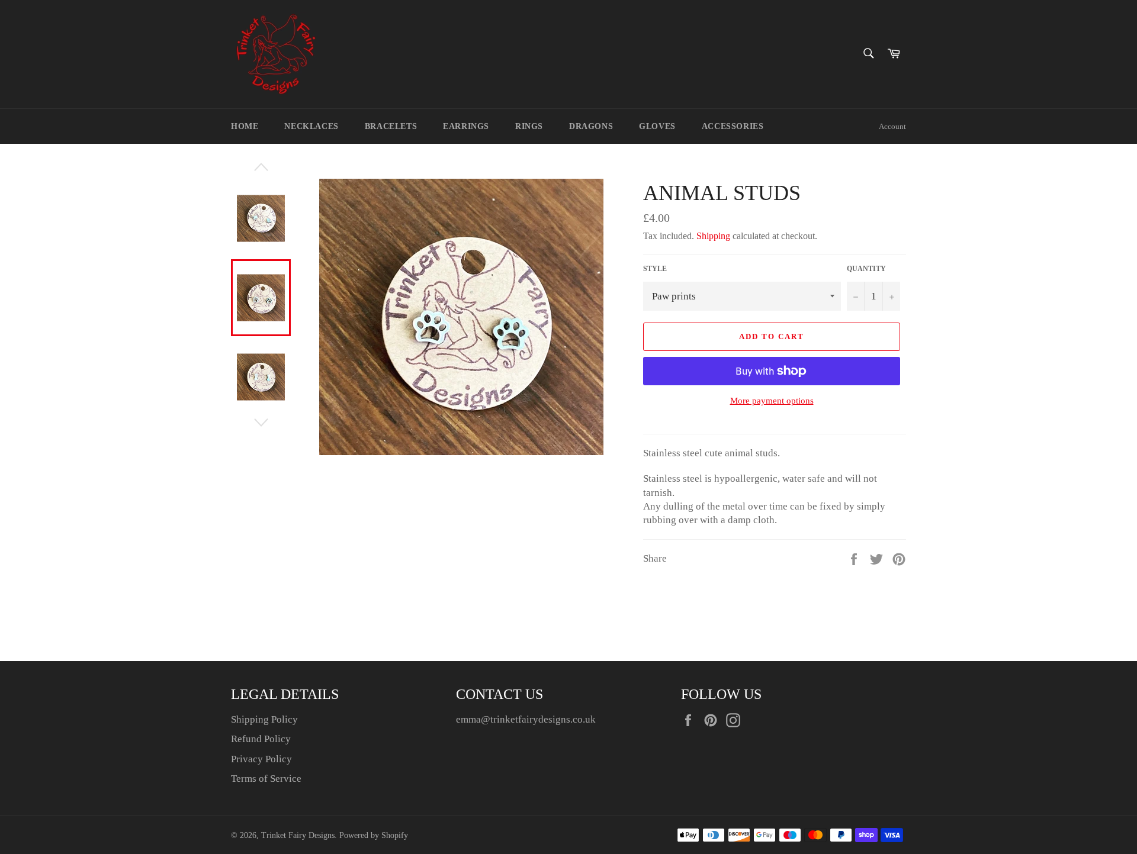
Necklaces (311, 126)
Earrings (466, 126)
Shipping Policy (264, 719)
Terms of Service (266, 778)
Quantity (866, 269)
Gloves (657, 126)
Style (655, 269)
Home (244, 126)
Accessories (733, 126)
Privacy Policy (261, 759)
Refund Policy (261, 739)
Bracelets (391, 126)
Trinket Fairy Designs (298, 835)
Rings (529, 126)
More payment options (772, 400)
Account (892, 126)
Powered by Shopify (373, 835)
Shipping (713, 236)
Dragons (591, 126)
